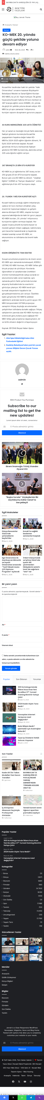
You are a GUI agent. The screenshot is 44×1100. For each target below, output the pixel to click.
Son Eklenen (21, 679)
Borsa (5, 873)
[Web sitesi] (22, 384)
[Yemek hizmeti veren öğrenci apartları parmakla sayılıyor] (32, 800)
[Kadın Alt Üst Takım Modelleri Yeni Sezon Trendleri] (11, 765)
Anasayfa (7, 25)
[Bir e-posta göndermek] (11, 50)
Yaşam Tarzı (8, 922)
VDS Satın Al (25, 1068)
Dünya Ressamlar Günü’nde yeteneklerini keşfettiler (10, 534)
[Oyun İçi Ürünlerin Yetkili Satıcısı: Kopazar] (9, 741)
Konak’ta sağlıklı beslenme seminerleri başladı (31, 533)
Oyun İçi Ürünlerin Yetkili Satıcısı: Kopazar (28, 739)
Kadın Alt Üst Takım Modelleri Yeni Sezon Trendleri (11, 775)
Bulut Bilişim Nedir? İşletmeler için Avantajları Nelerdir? (29, 728)
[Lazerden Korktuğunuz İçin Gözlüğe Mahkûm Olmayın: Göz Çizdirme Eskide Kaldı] (35, 949)
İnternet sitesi (7, 645)
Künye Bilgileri (7, 981)
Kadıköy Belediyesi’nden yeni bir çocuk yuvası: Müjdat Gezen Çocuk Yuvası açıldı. (23, 348)
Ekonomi (6, 881)
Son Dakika (7, 900)
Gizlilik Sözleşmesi (9, 977)
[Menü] (3, 10)
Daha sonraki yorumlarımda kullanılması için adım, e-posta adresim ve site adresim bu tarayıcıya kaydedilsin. (20, 659)
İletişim (4, 985)
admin (8, 50)
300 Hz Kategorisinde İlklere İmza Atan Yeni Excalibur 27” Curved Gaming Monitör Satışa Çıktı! (28, 692)
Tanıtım (6, 907)
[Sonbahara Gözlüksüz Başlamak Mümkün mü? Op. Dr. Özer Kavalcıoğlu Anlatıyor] (8, 941)
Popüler (6, 679)
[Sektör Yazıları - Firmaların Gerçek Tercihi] (16, 9)
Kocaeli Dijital (18, 1064)
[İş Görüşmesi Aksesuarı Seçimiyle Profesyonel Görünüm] (11, 800)
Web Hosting (28, 1072)
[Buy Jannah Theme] (22, 17)
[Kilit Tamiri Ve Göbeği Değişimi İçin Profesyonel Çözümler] (22, 957)
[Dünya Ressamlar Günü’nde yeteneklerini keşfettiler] (11, 523)
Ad (3, 625)
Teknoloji (6, 911)
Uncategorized (9, 915)
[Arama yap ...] (41, 10)
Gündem (6, 888)
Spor (5, 903)
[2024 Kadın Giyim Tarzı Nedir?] (9, 707)
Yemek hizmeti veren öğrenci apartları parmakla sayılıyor (32, 810)
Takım (23, 1076)
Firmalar (6, 885)
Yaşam (6, 918)
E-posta (5, 635)
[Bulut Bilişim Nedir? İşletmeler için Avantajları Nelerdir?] (9, 729)
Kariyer (15, 25)
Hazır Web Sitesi (13, 1068)
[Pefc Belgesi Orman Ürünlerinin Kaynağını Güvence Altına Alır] (35, 957)
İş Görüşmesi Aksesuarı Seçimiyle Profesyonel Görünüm (11, 811)
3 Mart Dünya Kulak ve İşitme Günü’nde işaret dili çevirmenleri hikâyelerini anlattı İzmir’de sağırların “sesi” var (31, 565)
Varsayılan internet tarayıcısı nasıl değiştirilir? (26, 717)
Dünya (5, 877)
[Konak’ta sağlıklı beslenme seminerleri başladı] (32, 523)
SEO (34, 1064)
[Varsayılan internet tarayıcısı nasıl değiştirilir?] (9, 717)
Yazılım (6, 926)
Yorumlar (37, 679)
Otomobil (6, 896)
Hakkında (15, 1076)
